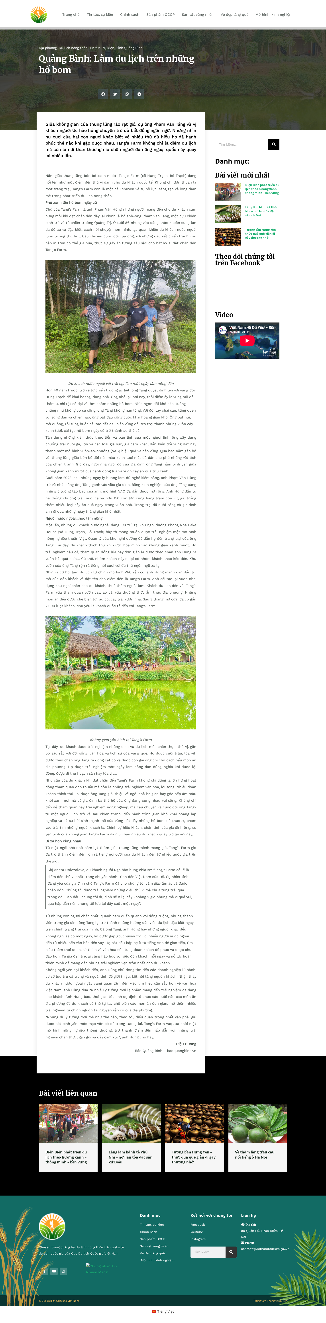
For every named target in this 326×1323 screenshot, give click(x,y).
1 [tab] (163, 1177)
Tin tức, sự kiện (101, 48)
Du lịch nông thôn (73, 48)
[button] (103, 94)
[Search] (273, 144)
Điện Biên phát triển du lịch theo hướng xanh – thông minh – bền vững (262, 189)
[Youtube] (54, 1271)
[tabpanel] (68, 1138)
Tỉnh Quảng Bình (129, 48)
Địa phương (48, 48)
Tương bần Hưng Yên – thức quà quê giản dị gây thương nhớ (261, 234)
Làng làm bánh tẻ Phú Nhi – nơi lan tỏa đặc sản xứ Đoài (261, 211)
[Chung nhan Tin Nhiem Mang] (106, 1269)
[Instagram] (63, 1271)
